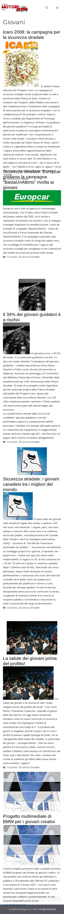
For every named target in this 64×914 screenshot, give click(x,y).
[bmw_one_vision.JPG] (32, 864)
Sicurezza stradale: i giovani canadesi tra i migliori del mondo (31, 484)
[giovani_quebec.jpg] (18, 519)
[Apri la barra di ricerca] (47, 8)
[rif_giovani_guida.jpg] (16, 353)
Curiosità (12, 257)
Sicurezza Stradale (29, 257)
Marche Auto (33, 909)
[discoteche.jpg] (28, 699)
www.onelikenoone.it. (14, 905)
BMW (10, 909)
